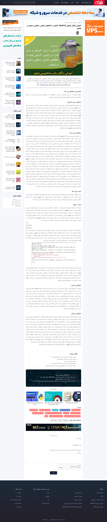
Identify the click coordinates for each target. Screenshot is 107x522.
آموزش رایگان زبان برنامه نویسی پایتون (72, 416)
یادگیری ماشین (78, 500)
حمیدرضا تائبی (72, 33)
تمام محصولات (45, 503)
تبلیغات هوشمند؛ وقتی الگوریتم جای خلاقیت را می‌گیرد (10, 180)
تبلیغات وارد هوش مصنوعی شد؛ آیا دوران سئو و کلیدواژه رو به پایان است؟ (9, 117)
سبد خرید (18, 507)
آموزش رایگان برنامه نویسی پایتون (73, 503)
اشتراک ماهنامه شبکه (15, 500)
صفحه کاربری (18, 503)
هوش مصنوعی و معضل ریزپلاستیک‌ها (66, 359)
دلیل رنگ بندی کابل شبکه (9, 157)
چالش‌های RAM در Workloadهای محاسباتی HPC (10, 141)
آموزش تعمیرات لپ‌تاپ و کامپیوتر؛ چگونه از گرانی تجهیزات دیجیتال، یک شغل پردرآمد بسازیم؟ (10, 149)
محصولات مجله (64, 3)
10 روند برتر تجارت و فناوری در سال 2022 (11, 71)
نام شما (78, 439)
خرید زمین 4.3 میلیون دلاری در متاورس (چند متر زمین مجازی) (9, 94)
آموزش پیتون (66, 413)
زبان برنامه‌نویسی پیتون (75, 413)
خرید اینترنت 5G (16, 202)
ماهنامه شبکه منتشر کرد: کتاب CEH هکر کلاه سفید (63, 363)
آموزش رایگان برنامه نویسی (45, 410)
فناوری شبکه (100, 493)
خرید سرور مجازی (16, 204)
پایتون (46, 416)
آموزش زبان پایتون (33, 410)
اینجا (43, 85)
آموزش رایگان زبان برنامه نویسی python (53, 413)
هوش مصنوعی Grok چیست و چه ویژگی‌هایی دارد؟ (63, 357)
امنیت (101, 496)
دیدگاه (79, 453)
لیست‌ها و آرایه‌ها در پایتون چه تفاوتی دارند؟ (35, 403)
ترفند (72, 3)
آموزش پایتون (55, 410)
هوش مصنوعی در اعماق (70, 361)
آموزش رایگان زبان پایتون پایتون (56, 416)
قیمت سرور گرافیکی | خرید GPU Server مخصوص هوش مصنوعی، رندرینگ (9, 125)
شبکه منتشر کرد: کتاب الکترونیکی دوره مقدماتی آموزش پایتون (61, 366)
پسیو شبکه (18, 206)
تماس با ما (56, 3)
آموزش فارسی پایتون (76, 410)
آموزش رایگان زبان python (38, 413)
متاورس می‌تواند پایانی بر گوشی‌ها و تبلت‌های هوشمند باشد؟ (10, 63)
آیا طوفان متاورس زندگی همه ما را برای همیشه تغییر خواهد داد (10, 79)
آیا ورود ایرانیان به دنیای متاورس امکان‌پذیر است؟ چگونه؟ (10, 87)
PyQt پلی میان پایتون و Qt (72, 403)
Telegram (65, 420)
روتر (48, 493)
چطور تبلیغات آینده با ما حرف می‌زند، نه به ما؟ (10, 164)
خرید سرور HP (17, 200)
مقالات (77, 3)
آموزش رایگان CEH (98, 507)
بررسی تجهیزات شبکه (86, 3)
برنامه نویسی (62, 33)
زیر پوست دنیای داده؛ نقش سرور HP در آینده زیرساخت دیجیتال (10, 172)
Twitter (59, 420)
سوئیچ (47, 496)
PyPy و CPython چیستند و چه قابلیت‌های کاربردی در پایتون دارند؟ (53, 403)
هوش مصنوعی (78, 496)
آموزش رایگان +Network (96, 503)
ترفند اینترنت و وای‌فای (97, 500)
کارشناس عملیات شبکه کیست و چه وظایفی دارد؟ (9, 187)
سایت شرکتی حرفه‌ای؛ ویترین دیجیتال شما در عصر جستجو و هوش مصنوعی (10, 133)
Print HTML (53, 420)
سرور (45, 519)
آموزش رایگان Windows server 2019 (72, 507)
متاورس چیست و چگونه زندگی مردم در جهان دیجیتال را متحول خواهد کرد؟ (10, 103)
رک (48, 500)
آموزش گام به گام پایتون (65, 410)
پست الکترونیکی (76, 445)
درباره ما (19, 493)
